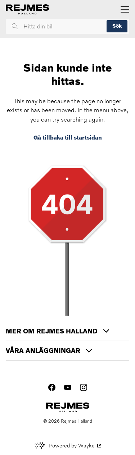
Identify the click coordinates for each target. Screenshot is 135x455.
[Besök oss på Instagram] (83, 387)
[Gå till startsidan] (27, 9)
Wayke (86, 445)
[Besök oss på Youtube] (67, 387)
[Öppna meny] (125, 9)
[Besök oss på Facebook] (51, 387)
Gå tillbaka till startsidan (67, 137)
